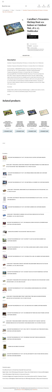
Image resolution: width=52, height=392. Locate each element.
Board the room (6, 6)
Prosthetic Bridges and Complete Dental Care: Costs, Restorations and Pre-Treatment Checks (24, 376)
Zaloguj (44, 6)
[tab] (26, 55)
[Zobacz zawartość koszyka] (48, 5)
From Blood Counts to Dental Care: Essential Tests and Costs (17, 370)
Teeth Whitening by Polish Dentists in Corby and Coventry (16, 374)
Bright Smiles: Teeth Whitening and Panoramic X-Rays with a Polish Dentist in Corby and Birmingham (26, 372)
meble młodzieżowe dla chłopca (36, 49)
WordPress (35, 389)
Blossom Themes (21, 389)
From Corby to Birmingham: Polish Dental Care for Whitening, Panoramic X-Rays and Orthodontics (25, 378)
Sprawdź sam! (32, 37)
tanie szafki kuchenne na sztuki (35, 50)
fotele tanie (34, 47)
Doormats (35, 45)
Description (26, 55)
